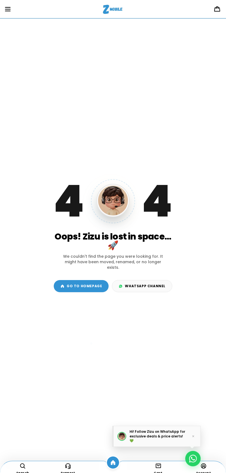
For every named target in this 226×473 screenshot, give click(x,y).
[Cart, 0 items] (217, 9)
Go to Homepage (84, 286)
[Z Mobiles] (113, 9)
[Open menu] (7, 9)
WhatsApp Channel (145, 286)
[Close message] (193, 436)
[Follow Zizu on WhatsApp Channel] (193, 457)
